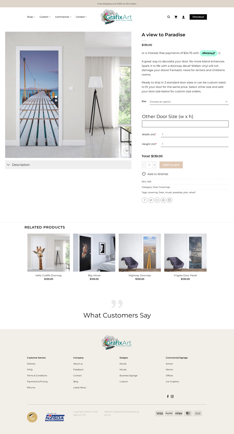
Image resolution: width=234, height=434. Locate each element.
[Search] (168, 17)
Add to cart (171, 164)
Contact (80, 17)
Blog (75, 381)
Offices (169, 375)
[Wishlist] (127, 151)
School (169, 363)
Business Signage (128, 375)
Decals (123, 363)
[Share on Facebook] (144, 200)
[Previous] (27, 260)
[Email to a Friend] (157, 200)
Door (161, 192)
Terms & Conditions (37, 375)
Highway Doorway (140, 275)
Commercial (62, 17)
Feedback (78, 369)
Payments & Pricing (37, 381)
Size (144, 101)
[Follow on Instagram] (172, 396)
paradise (177, 192)
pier (185, 192)
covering (153, 192)
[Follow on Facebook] (168, 396)
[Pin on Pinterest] (163, 200)
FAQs (30, 369)
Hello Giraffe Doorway (48, 275)
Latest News (79, 387)
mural (168, 192)
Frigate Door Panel (185, 275)
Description (21, 164)
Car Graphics (172, 381)
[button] (175, 17)
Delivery (31, 363)
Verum (107, 415)
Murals (123, 369)
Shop (30, 17)
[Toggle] (8, 165)
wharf (192, 192)
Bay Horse (94, 275)
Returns (31, 387)
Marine (169, 369)
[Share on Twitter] (151, 200)
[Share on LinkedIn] (169, 200)
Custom (44, 17)
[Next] (206, 260)
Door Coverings (161, 187)
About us (78, 363)
